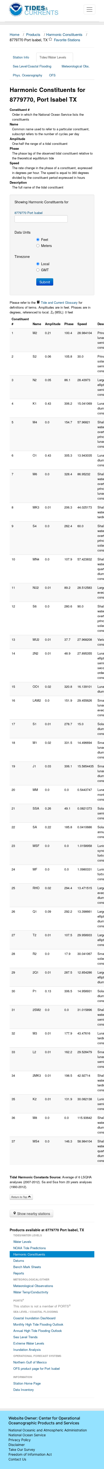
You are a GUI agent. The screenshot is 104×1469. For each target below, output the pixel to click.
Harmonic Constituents (64, 34)
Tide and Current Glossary (59, 302)
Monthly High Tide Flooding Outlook (38, 1324)
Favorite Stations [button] (67, 39)
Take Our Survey (21, 1449)
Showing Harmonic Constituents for (41, 201)
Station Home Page (27, 1383)
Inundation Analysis (27, 1349)
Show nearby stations (33, 1213)
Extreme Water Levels (28, 1343)
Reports (18, 1273)
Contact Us (17, 1459)
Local (45, 263)
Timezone (22, 256)
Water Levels (22, 1241)
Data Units (22, 232)
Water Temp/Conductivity (30, 1292)
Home (14, 34)
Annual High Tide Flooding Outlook (37, 1330)
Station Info (21, 57)
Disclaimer (16, 1445)
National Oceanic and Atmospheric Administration (47, 1430)
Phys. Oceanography (27, 75)
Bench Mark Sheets (27, 1266)
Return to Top (19, 1197)
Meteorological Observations (33, 1285)
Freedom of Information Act (30, 1454)
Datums (18, 1260)
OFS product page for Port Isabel (36, 1368)
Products (33, 34)
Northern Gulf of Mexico (30, 1362)
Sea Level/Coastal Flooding (32, 66)
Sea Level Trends (25, 1337)
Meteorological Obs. (76, 66)
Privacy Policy (19, 1440)
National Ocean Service (27, 1435)
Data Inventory (23, 1389)
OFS (52, 75)
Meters (46, 245)
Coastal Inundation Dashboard (34, 1318)
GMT (45, 269)
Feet (44, 239)
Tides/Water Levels (52, 57)
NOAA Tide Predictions (29, 1248)
